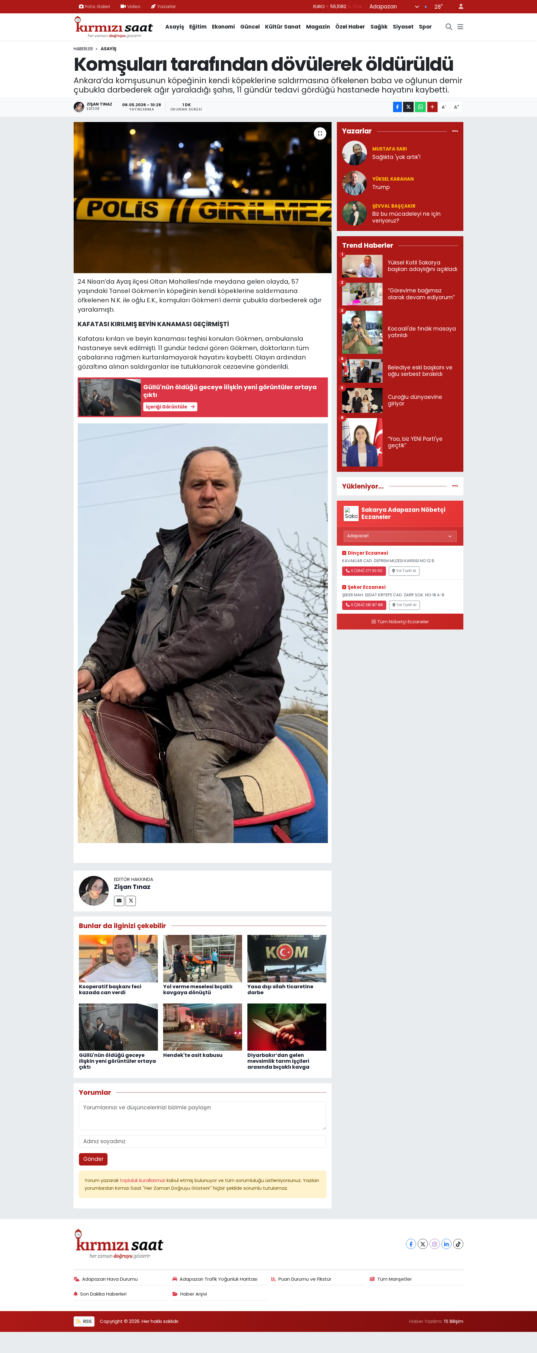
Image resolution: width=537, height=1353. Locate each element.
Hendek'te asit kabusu (193, 1055)
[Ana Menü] (460, 27)
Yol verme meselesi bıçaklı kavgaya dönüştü (197, 989)
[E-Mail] (119, 901)
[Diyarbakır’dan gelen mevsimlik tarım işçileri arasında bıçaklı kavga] (286, 1027)
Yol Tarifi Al (406, 570)
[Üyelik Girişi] (458, 6)
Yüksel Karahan (393, 179)
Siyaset (403, 26)
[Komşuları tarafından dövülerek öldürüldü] (203, 197)
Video (133, 6)
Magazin (318, 26)
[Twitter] (131, 901)
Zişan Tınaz (132, 886)
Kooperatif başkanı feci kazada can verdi (110, 989)
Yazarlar (166, 6)
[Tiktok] (458, 1244)
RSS (87, 1321)
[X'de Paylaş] (408, 107)
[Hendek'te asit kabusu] (202, 1027)
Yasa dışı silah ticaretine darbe (280, 989)
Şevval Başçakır (393, 206)
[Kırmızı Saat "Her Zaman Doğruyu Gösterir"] (114, 26)
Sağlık (379, 26)
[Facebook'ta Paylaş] (397, 107)
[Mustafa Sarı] (354, 152)
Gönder (93, 1159)
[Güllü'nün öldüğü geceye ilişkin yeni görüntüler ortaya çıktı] (118, 1027)
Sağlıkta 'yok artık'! (396, 157)
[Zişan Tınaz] (94, 890)
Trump (381, 187)
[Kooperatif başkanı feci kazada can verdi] (118, 958)
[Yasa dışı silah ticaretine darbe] (286, 958)
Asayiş (174, 26)
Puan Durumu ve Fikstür (304, 1279)
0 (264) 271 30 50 (367, 570)
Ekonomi (223, 26)
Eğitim (198, 26)
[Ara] (449, 27)
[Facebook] (411, 1244)
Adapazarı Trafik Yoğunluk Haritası (218, 1279)
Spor (425, 26)
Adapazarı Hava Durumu (110, 1279)
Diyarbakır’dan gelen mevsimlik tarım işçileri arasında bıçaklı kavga (278, 1061)
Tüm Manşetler (394, 1279)
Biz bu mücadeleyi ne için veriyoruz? (406, 217)
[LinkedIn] (446, 1244)
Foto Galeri (97, 6)
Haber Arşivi (193, 1294)
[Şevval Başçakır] (354, 213)
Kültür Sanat (283, 26)
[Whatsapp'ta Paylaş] (420, 107)
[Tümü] (455, 131)
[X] (423, 1244)
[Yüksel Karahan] (354, 183)
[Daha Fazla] (432, 107)
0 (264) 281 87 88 (367, 604)
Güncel (250, 26)
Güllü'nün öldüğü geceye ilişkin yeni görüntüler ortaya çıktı (117, 1061)
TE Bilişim (453, 1321)
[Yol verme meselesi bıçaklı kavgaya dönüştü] (202, 958)
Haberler (83, 49)
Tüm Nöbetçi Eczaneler (403, 622)
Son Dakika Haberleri (103, 1294)
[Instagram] (434, 1244)
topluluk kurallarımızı (143, 1180)
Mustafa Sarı (389, 149)
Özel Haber (350, 26)
